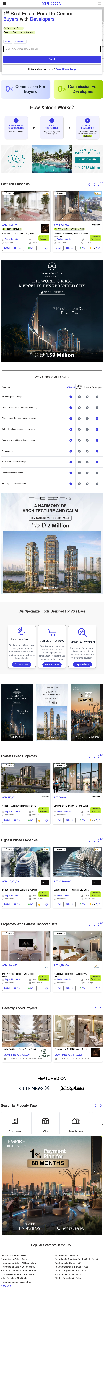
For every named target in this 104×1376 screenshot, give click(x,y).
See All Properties (65, 69)
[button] (10, 218)
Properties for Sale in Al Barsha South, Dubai (76, 1259)
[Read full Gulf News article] (34, 1088)
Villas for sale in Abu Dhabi (14, 1278)
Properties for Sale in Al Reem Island (18, 1263)
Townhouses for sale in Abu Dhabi (17, 1275)
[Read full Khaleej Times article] (72, 1088)
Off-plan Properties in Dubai (68, 1278)
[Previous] (89, 184)
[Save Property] (46, 248)
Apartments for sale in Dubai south (71, 1267)
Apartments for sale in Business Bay (18, 1271)
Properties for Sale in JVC (67, 1256)
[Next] (94, 184)
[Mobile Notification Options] (99, 4)
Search (52, 59)
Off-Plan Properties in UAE (14, 1256)
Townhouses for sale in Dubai (69, 1275)
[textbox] (52, 49)
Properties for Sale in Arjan (14, 1259)
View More (6, 1286)
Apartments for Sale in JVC (68, 1263)
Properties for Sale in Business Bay (18, 1267)
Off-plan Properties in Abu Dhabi (70, 1271)
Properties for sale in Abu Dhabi (16, 1282)
